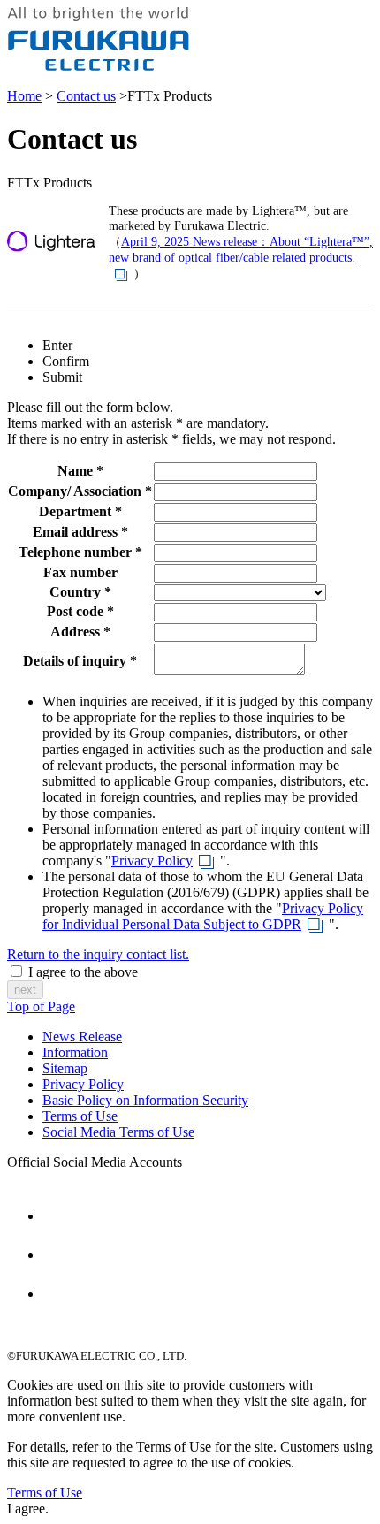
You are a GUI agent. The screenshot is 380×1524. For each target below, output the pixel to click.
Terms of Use (80, 1116)
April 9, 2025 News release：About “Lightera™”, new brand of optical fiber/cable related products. (241, 249)
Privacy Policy (152, 860)
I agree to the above (83, 971)
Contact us (86, 95)
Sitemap (64, 1068)
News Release (82, 1036)
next (25, 989)
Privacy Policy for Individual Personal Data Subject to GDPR (202, 916)
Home (24, 95)
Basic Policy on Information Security (145, 1100)
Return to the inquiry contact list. (98, 954)
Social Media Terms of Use (118, 1131)
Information (75, 1052)
